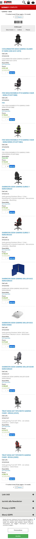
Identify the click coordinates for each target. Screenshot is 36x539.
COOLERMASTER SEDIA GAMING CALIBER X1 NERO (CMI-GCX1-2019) (17, 50)
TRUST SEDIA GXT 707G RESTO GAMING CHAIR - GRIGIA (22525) (16, 412)
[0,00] (33, 2)
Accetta (18, 536)
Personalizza (18, 530)
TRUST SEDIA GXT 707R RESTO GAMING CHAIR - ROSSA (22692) (16, 456)
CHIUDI (34, 519)
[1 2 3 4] (5, 166)
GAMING (4, 7)
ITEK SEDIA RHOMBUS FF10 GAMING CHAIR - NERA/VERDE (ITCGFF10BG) (18, 141)
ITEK (3, 103)
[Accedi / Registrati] (29, 2)
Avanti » (20, 17)
